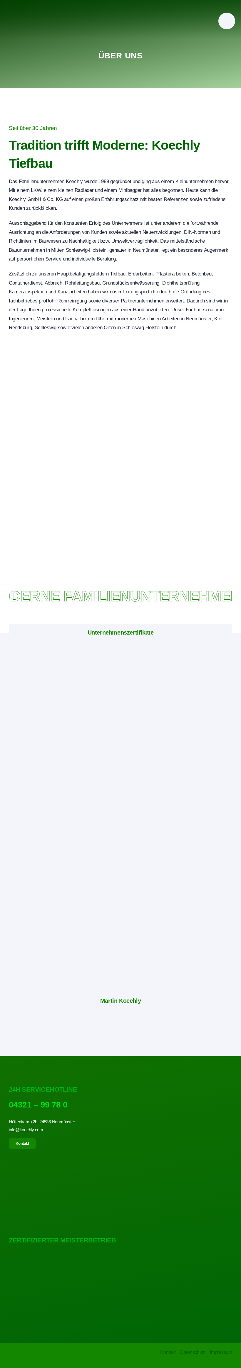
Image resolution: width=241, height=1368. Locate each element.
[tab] (120, 632)
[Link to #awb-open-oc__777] (226, 21)
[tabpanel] (120, 818)
